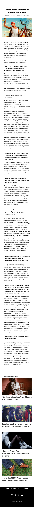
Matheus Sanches (24, 15)
